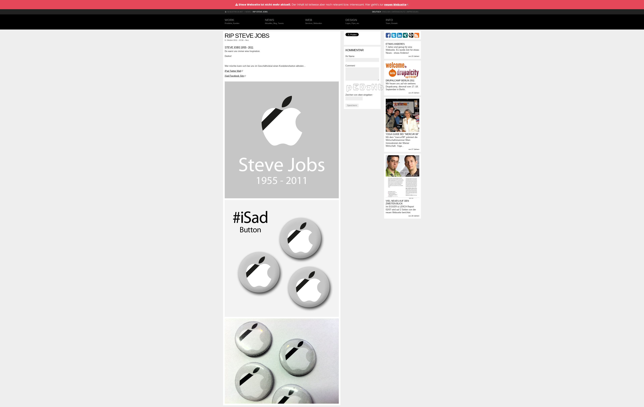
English (386, 12)
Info (391, 21)
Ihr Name (349, 56)
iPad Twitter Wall (234, 71)
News (248, 12)
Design (352, 21)
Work (232, 21)
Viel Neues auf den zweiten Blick (397, 202)
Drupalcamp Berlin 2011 (400, 80)
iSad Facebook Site (235, 76)
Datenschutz (398, 12)
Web (313, 21)
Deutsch (376, 12)
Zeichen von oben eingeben (359, 95)
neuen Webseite (396, 4)
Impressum (412, 12)
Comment (350, 65)
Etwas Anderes (395, 44)
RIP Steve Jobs (260, 12)
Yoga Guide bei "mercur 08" (402, 134)
